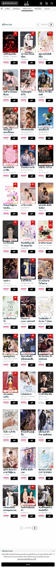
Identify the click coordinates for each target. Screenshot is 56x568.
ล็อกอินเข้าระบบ (11, 3)
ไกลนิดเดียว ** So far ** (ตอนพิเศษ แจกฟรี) (45, 321)
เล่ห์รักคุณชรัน (9, 54)
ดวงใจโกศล (8, 243)
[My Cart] (46, 3)
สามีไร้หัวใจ (26, 281)
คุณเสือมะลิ (44, 129)
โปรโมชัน (16, 8)
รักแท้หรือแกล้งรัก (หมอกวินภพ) (27, 245)
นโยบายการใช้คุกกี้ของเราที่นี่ (26, 559)
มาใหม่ (7, 8)
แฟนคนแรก (26, 394)
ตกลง (28, 564)
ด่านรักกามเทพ (45, 243)
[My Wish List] (40, 3)
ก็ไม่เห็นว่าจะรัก (28, 167)
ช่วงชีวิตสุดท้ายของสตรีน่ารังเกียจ (45, 510)
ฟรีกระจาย (27, 8)
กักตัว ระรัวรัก (9, 432)
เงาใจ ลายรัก (26, 205)
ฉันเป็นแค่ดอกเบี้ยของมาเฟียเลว (8, 132)
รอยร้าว (6, 281)
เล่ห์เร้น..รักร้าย (45, 167)
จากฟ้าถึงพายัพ (45, 394)
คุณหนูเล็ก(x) (9, 356)
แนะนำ (47, 8)
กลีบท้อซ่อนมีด (27, 129)
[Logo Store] (28, 3)
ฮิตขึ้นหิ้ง (38, 8)
